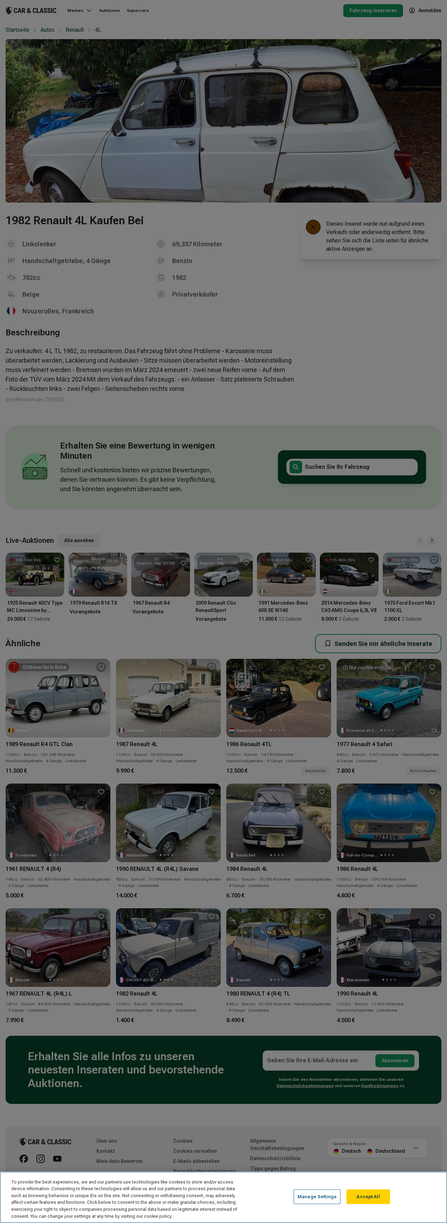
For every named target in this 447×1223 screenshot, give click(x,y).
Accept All (368, 1196)
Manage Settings (317, 1196)
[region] (223, 1197)
